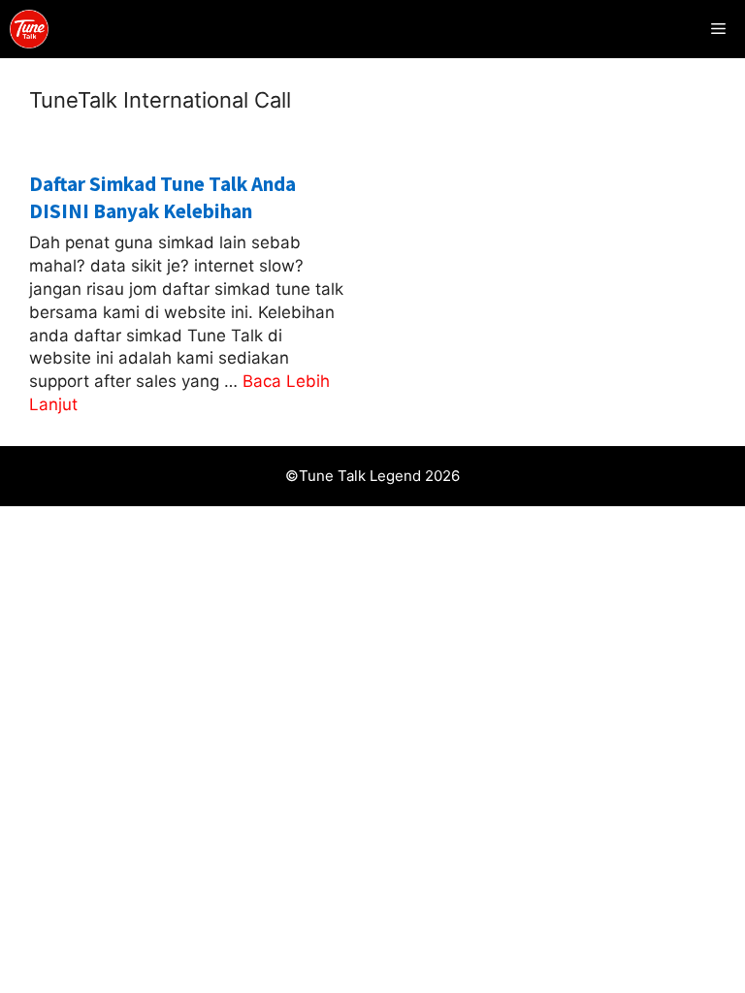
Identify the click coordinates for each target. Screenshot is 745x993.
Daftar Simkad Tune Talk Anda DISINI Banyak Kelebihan (162, 197)
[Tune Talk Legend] (29, 29)
